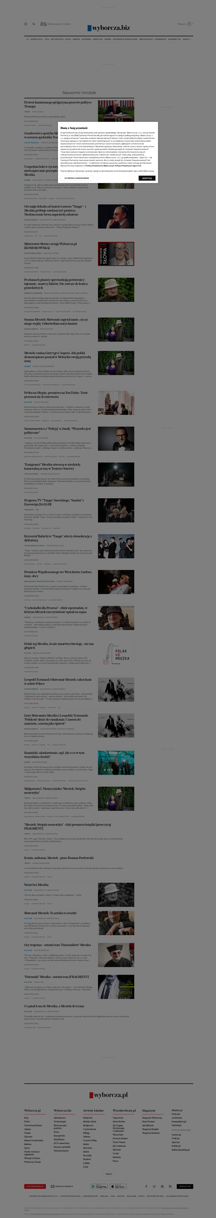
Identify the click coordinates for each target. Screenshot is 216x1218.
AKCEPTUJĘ (147, 178)
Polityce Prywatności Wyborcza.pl (100, 166)
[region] (108, 152)
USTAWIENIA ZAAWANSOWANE (77, 178)
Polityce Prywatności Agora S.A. (128, 166)
